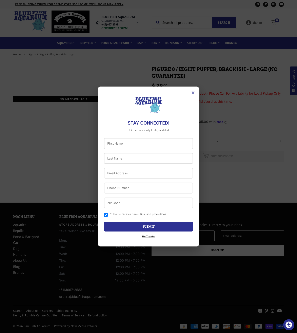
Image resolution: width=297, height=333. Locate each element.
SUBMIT (148, 226)
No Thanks (148, 236)
